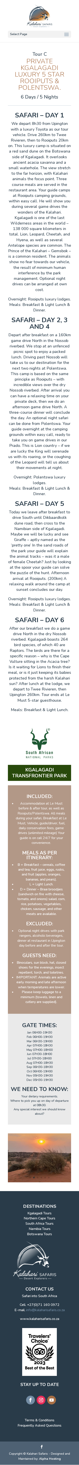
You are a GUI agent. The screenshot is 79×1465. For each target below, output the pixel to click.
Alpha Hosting (50, 1459)
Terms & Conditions (39, 1420)
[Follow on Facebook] (30, 1400)
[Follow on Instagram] (41, 1400)
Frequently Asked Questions (39, 1425)
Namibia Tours (39, 1228)
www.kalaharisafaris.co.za (39, 1318)
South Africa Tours (39, 1223)
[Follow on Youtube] (51, 1400)
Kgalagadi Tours (39, 1213)
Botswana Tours (39, 1234)
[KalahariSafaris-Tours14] (39, 1182)
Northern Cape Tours (39, 1218)
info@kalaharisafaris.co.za (45, 1310)
